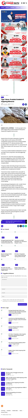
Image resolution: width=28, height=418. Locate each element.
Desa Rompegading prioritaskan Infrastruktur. (13, 393)
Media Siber (15, 410)
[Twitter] (21, 226)
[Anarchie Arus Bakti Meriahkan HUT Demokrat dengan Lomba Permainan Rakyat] (21, 235)
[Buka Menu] (24, 3)
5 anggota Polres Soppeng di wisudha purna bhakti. (15, 383)
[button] (22, 3)
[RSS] (2, 406)
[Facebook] (18, 226)
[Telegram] (23, 226)
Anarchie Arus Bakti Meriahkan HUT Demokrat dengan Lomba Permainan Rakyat (21, 242)
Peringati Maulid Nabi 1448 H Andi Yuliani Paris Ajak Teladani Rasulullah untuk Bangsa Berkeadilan (7, 242)
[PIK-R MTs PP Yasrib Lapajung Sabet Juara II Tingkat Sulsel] (7, 262)
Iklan (21, 410)
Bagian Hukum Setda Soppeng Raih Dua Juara (21, 268)
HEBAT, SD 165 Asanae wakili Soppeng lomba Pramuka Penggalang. (16, 378)
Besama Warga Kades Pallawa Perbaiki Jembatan (6, 255)
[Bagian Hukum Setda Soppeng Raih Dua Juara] (21, 262)
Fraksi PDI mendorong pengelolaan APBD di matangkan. (16, 388)
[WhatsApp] (26, 226)
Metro (2, 97)
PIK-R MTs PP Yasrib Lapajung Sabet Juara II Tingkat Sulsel (6, 269)
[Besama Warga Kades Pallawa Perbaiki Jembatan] (7, 249)
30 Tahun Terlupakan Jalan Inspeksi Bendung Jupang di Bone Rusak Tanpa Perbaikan (20, 255)
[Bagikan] (26, 104)
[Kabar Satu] (10, 3)
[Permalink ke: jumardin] (2, 104)
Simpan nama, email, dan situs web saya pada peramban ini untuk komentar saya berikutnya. (13, 300)
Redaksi (9, 410)
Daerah (3, 251)
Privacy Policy (4, 412)
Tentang (3, 410)
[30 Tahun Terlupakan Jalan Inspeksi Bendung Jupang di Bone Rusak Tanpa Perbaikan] (21, 249)
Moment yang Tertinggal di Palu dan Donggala (14, 373)
